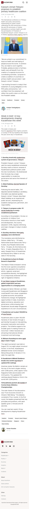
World (3, 468)
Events (3, 100)
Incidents (3, 471)
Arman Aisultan (11, 428)
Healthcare (9, 100)
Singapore (16, 421)
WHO (3, 103)
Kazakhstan (4, 455)
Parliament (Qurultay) (7, 421)
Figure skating (5, 423)
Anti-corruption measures (8, 487)
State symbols (5, 483)
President (16, 100)
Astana (22, 100)
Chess (22, 421)
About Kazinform (5, 480)
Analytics (4, 418)
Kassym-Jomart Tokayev (21, 418)
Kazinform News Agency (15, 34)
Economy (3, 462)
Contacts (3, 499)
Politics (3, 458)
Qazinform (10, 131)
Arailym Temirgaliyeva (13, 107)
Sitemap (3, 495)
